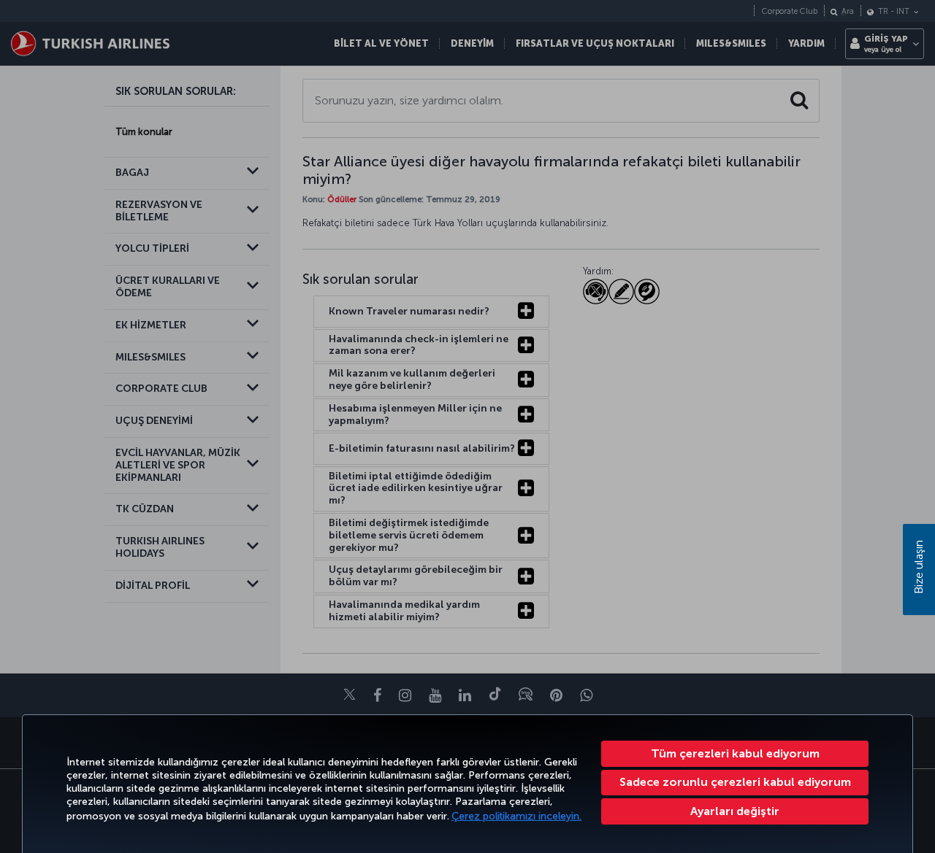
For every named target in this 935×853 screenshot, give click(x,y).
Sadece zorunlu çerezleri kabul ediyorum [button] (735, 782)
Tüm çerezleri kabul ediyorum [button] (735, 753)
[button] (735, 811)
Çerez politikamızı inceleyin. (516, 816)
